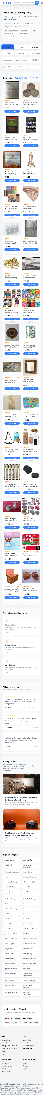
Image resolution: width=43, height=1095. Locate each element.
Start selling (27, 1040)
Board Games (25, 30)
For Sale (6, 2)
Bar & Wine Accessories (22, 27)
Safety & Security (10, 959)
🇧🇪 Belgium (34, 1022)
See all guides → (34, 766)
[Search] (37, 3)
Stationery (26, 969)
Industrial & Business (30, 929)
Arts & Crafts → (35, 77)
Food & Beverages (10, 914)
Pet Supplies (8, 954)
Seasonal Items (9, 964)
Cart (3, 1054)
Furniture (26, 914)
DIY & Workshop (9, 899)
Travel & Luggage (29, 981)
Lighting (26, 934)
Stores (4, 1051)
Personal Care (28, 949)
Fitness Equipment (29, 909)
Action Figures (18, 23)
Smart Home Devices (30, 964)
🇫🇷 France (8, 1019)
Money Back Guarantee (9, 1046)
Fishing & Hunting (10, 909)
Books (34, 30)
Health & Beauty (28, 919)
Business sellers (28, 1046)
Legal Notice (6, 1043)
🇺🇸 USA (14, 1022)
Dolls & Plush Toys (29, 899)
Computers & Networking (8, 893)
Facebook (26, 1066)
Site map (5, 1069)
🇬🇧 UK (7, 1022)
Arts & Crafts (29, 23)
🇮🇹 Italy (17, 1019)
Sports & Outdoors (10, 969)
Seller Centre (27, 1048)
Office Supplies (9, 944)
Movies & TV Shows (10, 939)
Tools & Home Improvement (27, 975)
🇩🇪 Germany (27, 1019)
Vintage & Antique (10, 993)
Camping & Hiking (24, 33)
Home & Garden (9, 924)
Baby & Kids (8, 27)
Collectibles (27, 887)
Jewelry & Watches (10, 934)
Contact (25, 1063)
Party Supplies (9, 949)
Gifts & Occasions (10, 919)
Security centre (7, 1066)
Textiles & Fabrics (10, 974)
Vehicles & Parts (9, 986)
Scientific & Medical (29, 959)
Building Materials (10, 33)
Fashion (26, 904)
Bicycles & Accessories (11, 30)
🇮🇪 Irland (23, 1022)
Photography (27, 954)
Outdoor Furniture (29, 944)
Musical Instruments (30, 939)
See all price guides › (23, 37)
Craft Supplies (28, 892)
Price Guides (6, 1040)
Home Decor (8, 929)
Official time (6, 1071)
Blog (24, 1069)
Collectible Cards (10, 887)
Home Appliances (29, 924)
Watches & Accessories (27, 994)
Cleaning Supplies (10, 37)
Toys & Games (9, 981)
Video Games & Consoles (28, 987)
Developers (5, 1063)
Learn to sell (27, 1043)
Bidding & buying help (9, 1048)
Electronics (8, 904)
